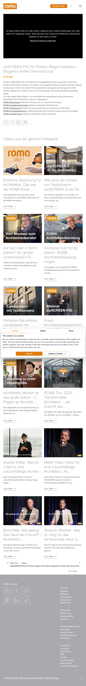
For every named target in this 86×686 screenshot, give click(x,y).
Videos (24, 563)
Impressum (65, 649)
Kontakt (63, 658)
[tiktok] (26, 600)
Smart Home (65, 603)
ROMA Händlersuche (12, 108)
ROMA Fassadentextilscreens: (16, 105)
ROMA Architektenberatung (15, 111)
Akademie (64, 619)
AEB (62, 655)
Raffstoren (64, 594)
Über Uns (14, 563)
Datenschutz (65, 652)
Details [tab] (43, 331)
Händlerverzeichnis (68, 636)
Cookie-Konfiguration (69, 666)
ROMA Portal (65, 613)
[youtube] (26, 591)
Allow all (29, 353)
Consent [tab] (15, 331)
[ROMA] (10, 6)
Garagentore (65, 600)
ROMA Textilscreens (11, 103)
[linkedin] (17, 600)
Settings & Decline (55, 353)
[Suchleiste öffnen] (71, 6)
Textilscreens (65, 597)
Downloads (65, 630)
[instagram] (7, 591)
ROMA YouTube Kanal (12, 114)
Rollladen (64, 591)
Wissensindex (66, 663)
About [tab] (71, 331)
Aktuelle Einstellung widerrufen (43, 41)
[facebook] (17, 591)
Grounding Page (67, 660)
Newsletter (64, 638)
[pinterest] (7, 600)
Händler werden (67, 616)
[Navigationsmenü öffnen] (80, 6)
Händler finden (59, 6)
